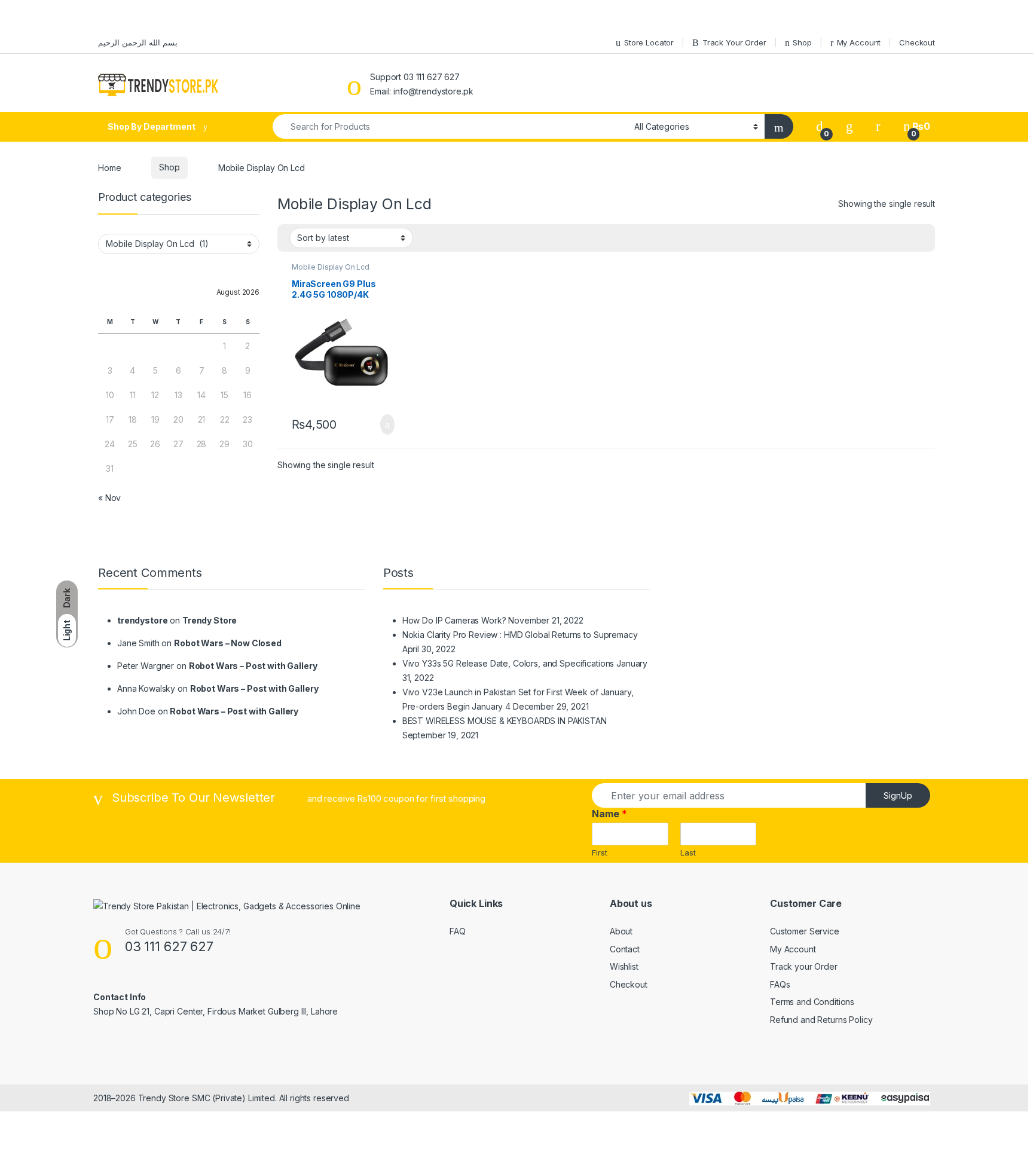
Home (109, 167)
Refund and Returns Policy (821, 1020)
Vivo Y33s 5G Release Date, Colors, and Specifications (508, 663)
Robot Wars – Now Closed (228, 643)
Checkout (917, 42)
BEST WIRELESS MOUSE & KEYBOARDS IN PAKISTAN (504, 721)
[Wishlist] (849, 126)
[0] (819, 126)
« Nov (109, 498)
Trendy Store (209, 620)
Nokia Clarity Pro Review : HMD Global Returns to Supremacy (520, 635)
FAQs (780, 984)
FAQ (458, 931)
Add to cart (386, 424)
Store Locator (649, 42)
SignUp (898, 795)
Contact (625, 949)
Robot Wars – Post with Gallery (253, 666)
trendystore (142, 620)
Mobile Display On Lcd (330, 266)
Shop (802, 42)
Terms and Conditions (812, 1002)
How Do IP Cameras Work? (454, 620)
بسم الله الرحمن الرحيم (138, 42)
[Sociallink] (98, 1037)
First (599, 852)
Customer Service (804, 931)
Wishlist (624, 966)
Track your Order (804, 966)
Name (609, 814)
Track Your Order (734, 42)
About (621, 931)
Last (688, 852)
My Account (859, 42)
